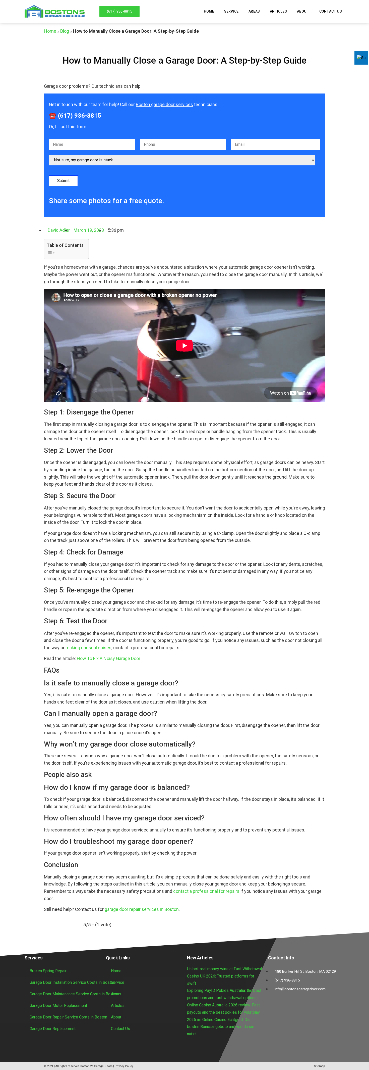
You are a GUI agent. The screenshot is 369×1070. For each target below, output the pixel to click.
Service (231, 11)
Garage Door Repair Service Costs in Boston (68, 1017)
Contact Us (330, 11)
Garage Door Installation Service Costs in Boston (72, 982)
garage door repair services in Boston (142, 909)
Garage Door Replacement (53, 1028)
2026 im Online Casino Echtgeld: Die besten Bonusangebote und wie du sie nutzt (220, 1027)
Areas (254, 11)
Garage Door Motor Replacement (58, 1005)
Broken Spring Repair (48, 970)
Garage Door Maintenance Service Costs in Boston (74, 994)
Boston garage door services (164, 104)
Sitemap (319, 1066)
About (303, 11)
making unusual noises (88, 647)
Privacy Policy (124, 1066)
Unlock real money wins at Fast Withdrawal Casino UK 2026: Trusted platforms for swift (224, 976)
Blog (64, 31)
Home (209, 11)
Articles (278, 11)
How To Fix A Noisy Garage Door (108, 658)
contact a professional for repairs (206, 891)
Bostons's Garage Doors (96, 1066)
